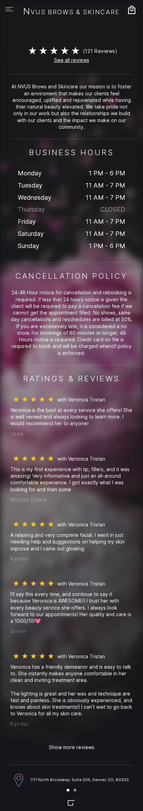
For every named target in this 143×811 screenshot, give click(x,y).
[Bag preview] (131, 10)
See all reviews (71, 60)
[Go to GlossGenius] (71, 803)
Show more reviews (71, 747)
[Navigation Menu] (9, 9)
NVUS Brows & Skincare (71, 12)
